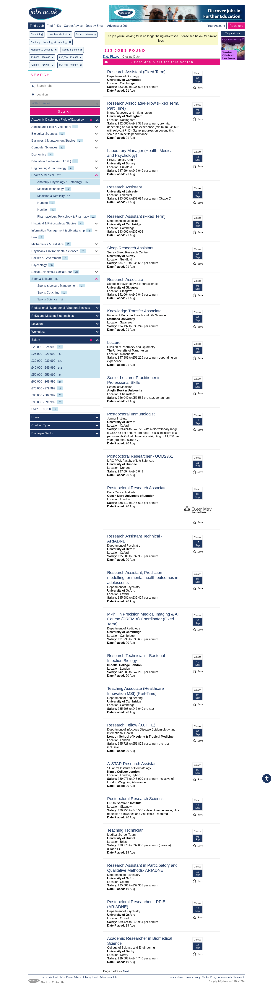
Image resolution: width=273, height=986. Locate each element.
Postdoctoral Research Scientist (136, 798)
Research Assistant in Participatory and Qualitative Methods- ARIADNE (142, 868)
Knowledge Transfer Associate (134, 311)
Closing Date (131, 56)
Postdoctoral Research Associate (137, 487)
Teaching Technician (125, 830)
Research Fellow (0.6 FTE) (131, 725)
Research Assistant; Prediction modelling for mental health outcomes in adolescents (142, 577)
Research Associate (125, 279)
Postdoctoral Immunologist (131, 414)
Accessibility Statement (231, 977)
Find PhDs (54, 25)
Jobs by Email (95, 25)
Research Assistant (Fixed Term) (136, 71)
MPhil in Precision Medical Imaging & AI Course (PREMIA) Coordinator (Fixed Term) (143, 619)
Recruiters (236, 25)
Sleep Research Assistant (130, 248)
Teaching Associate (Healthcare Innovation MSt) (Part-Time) (135, 691)
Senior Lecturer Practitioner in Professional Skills (133, 380)
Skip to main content (14, 3)
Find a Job (37, 25)
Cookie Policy (209, 977)
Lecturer (114, 342)
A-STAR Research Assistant (132, 763)
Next (126, 971)
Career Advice (73, 25)
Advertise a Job (117, 25)
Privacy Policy (192, 977)
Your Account (216, 25)
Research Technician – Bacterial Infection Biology (136, 658)
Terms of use (176, 977)
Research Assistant (124, 187)
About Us (45, 982)
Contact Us (58, 982)
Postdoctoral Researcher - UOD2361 (140, 456)
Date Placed (111, 56)
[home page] (45, 14)
